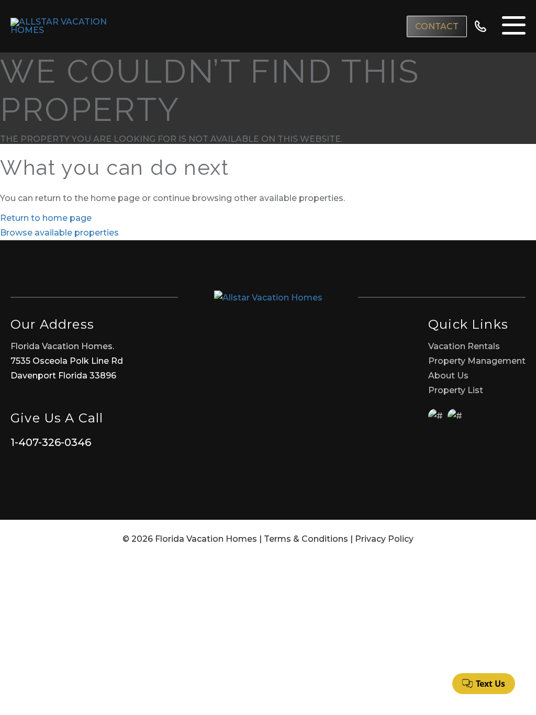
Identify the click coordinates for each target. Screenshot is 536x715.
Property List (455, 390)
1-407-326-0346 (50, 442)
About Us (448, 376)
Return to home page (46, 218)
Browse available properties (59, 233)
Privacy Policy (384, 539)
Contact (437, 26)
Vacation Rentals (464, 346)
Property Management (477, 361)
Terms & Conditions (306, 539)
